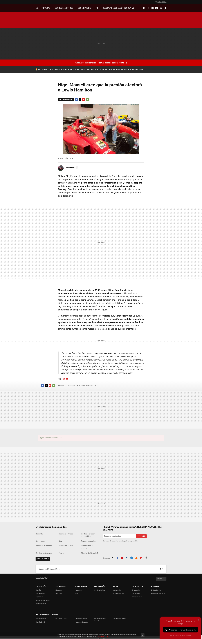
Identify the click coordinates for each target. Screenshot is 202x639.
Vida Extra (58, 593)
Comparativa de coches (87, 547)
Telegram (144, 8)
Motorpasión (117, 590)
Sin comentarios (67, 99)
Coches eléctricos (66, 534)
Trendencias (136, 590)
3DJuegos (58, 590)
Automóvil (83, 69)
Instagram (152, 8)
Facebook (148, 8)
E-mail (87, 99)
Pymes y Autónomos (158, 593)
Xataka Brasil (40, 622)
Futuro (61, 553)
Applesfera (39, 597)
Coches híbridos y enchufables (88, 535)
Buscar (162, 569)
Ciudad (110, 69)
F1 (97, 8)
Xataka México (41, 619)
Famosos (57, 69)
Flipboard (83, 99)
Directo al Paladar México (99, 619)
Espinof (77, 593)
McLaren (73, 69)
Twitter (160, 8)
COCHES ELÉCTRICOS (64, 8)
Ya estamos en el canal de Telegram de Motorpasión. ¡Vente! (99, 63)
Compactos (40, 541)
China (65, 69)
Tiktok (165, 8)
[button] (71, 167)
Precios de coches (66, 546)
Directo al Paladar (99, 590)
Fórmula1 (71, 386)
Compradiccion (137, 597)
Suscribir (141, 536)
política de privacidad (131, 541)
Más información (103, 636)
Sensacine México (81, 619)
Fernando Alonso (137, 69)
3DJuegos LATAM (61, 619)
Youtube (156, 8)
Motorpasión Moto (119, 593)
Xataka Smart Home (43, 600)
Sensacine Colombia (81, 622)
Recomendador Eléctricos (116, 8)
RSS (136, 557)
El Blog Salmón (156, 590)
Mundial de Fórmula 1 (87, 386)
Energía (117, 69)
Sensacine (78, 590)
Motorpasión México (119, 619)
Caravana (93, 69)
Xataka (38, 590)
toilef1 (66, 378)
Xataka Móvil (40, 593)
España (126, 69)
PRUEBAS (46, 8)
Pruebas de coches (88, 541)
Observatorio (84, 8)
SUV (60, 541)
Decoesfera (136, 593)
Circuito (101, 69)
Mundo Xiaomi (41, 603)
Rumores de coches (44, 546)
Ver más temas (43, 559)
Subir (159, 579)
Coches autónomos (44, 553)
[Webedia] (160, 1)
